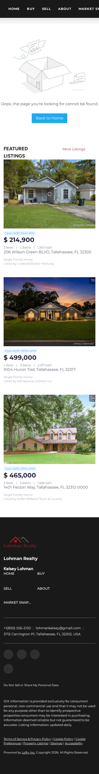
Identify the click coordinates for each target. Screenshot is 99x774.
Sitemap (56, 743)
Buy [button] (31, 9)
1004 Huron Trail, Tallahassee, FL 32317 (39, 369)
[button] (10, 574)
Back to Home (49, 118)
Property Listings (35, 743)
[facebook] (8, 654)
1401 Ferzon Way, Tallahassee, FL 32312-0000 (46, 487)
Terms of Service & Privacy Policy (27, 739)
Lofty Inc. (28, 752)
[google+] (8, 669)
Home (14, 9)
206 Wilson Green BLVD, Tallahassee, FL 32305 (47, 252)
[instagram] (35, 654)
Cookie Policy (63, 739)
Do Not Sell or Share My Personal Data (31, 685)
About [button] (64, 9)
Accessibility (74, 743)
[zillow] (21, 654)
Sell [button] (46, 9)
